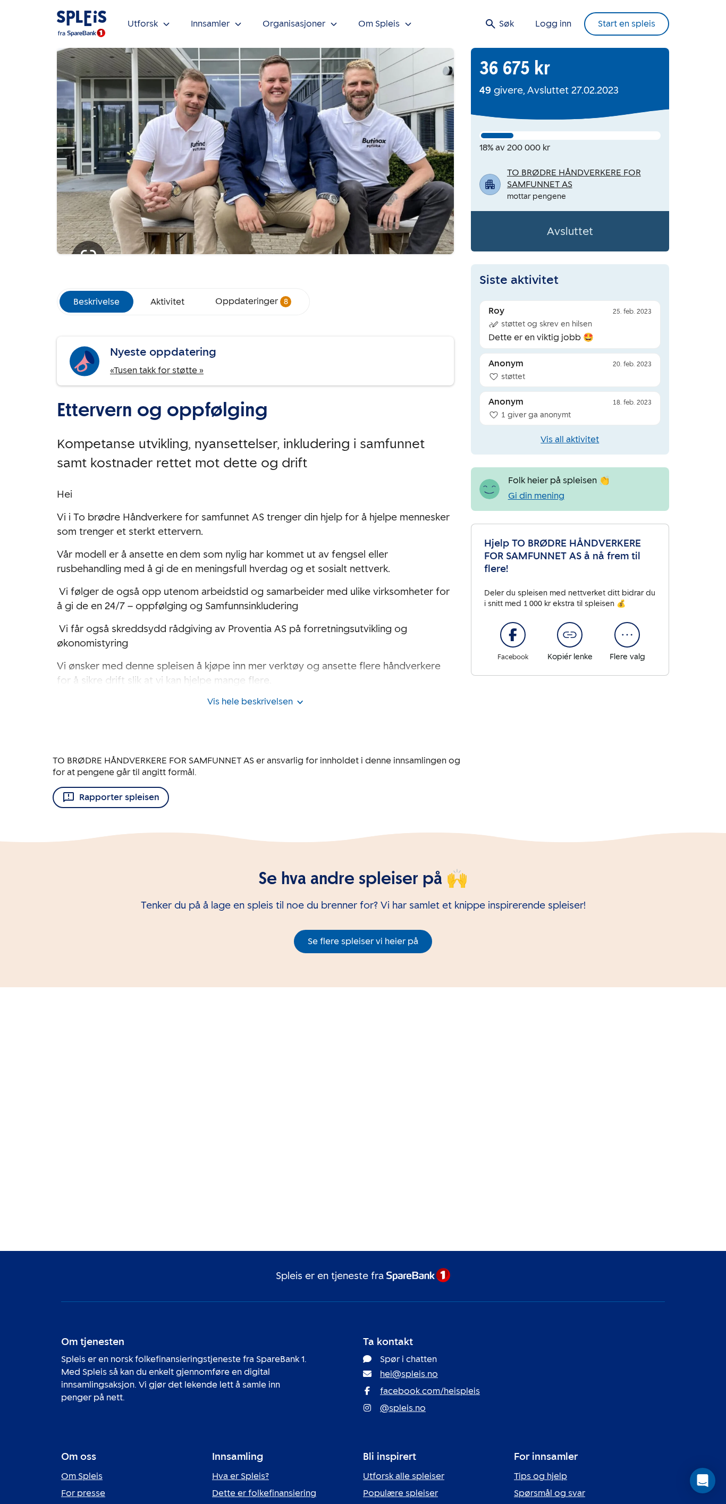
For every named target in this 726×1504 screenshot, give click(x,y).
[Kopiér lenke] (570, 635)
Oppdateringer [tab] (251, 301)
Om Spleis (82, 1476)
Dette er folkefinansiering (264, 1493)
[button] (702, 1480)
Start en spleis (626, 24)
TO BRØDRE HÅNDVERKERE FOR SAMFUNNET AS (574, 178)
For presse (83, 1493)
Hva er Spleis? (240, 1476)
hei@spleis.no (409, 1374)
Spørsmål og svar (549, 1493)
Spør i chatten (408, 1359)
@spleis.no (403, 1408)
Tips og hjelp (540, 1476)
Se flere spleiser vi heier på (363, 941)
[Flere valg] (627, 635)
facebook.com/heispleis (430, 1391)
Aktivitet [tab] (167, 302)
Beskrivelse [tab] (96, 302)
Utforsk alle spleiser (403, 1476)
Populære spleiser (400, 1493)
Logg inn (553, 24)
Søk (506, 24)
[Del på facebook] (513, 635)
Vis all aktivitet (570, 439)
